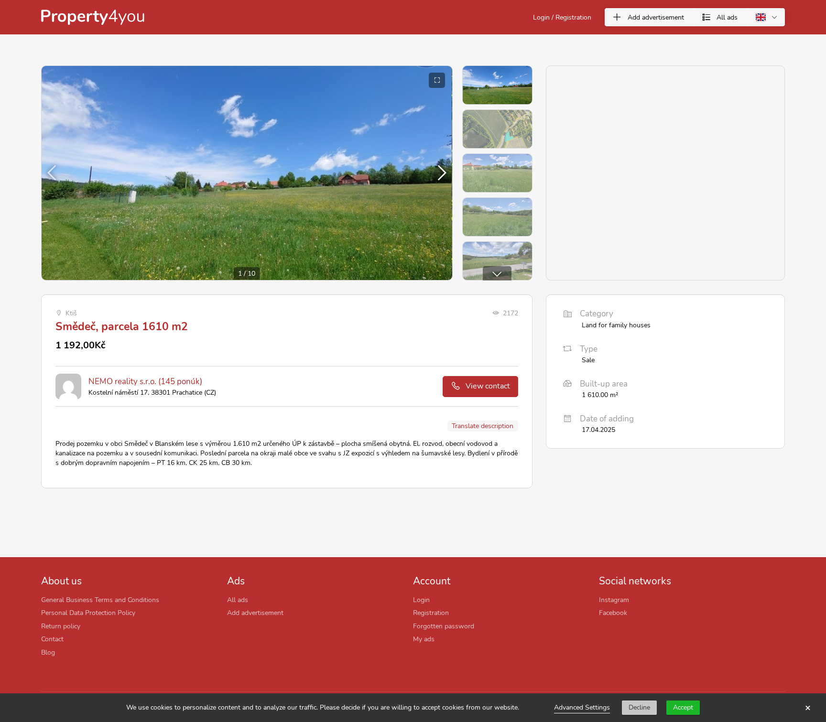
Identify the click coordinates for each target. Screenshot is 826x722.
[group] (247, 173)
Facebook (613, 612)
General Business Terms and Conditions (100, 599)
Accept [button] (683, 707)
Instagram (614, 599)
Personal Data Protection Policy (88, 612)
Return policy (60, 626)
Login (421, 599)
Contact (52, 639)
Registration (431, 612)
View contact (488, 386)
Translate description (482, 426)
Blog (48, 652)
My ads (424, 639)
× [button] (808, 707)
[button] (441, 172)
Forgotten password (443, 626)
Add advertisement (255, 612)
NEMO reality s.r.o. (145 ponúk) (145, 381)
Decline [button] (639, 707)
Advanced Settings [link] (582, 707)
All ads (237, 599)
